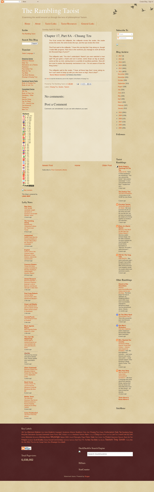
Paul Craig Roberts (31, 293)
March (120, 102)
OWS (67, 437)
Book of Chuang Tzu (28, 83)
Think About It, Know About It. (124, 398)
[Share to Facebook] (88, 84)
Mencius (29, 437)
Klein (104, 434)
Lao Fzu (109, 434)
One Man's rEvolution (122, 326)
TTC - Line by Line (28, 103)
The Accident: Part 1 (125, 316)
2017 (120, 56)
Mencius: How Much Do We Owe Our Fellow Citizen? (125, 231)
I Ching (96, 434)
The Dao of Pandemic (125, 193)
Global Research (30, 279)
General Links (87, 23)
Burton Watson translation (58, 75)
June (120, 93)
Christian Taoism (124, 204)
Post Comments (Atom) (59, 170)
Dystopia (39, 434)
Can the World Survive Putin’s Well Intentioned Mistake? (30, 297)
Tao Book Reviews (28, 75)
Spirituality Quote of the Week (125, 207)
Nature (62, 437)
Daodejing (125, 432)
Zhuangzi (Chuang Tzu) (29, 77)
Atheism (72, 432)
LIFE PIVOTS (123, 258)
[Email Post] (77, 84)
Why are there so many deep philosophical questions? (124, 375)
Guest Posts (54, 434)
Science (30, 440)
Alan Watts (44, 432)
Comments (122, 38)
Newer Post (47, 165)
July (119, 89)
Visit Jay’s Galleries (125, 329)
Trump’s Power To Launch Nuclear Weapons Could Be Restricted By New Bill (30, 387)
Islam (100, 434)
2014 (120, 62)
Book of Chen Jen (28, 93)
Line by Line (128, 434)
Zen (49, 442)
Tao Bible (25, 73)
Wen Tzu (25, 109)
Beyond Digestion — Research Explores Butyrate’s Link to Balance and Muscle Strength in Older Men (31, 284)
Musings (55, 437)
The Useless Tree (124, 192)
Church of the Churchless (123, 285)
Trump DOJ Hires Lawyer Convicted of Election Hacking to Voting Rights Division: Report (30, 269)
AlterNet (27, 353)
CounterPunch (29, 317)
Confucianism (109, 432)
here (48, 78)
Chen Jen (86, 432)
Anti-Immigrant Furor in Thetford (30, 319)
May (119, 96)
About (37, 23)
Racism (120, 437)
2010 (120, 112)
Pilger (83, 437)
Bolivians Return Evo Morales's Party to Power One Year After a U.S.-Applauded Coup (30, 373)
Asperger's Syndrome (62, 432)
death (63, 442)
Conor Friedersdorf (31, 413)
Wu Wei (36, 442)
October (121, 80)
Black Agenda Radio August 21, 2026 (30, 330)
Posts (121, 34)
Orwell (71, 437)
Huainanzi (25, 67)
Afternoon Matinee (28, 61)
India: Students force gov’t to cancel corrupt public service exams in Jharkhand (31, 308)
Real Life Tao (26, 71)
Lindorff (120, 434)
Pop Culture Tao (27, 69)
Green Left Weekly (30, 304)
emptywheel (28, 235)
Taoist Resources (69, 23)
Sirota (46, 440)
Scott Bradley (39, 440)
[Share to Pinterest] (90, 84)
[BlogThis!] (84, 84)
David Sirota (28, 382)
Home (27, 23)
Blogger (87, 476)
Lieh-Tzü (115, 434)
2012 (120, 68)
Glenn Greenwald (30, 367)
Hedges (64, 434)
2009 (120, 115)
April (119, 99)
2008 (120, 118)
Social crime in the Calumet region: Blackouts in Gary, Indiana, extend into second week (30, 255)
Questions (114, 437)
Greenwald (45, 434)
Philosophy (77, 437)
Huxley (91, 434)
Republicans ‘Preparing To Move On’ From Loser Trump (30, 227)
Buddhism (79, 432)
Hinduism (70, 434)
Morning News (44, 437)
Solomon (66, 440)
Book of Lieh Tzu (27, 85)
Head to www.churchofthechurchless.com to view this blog (125, 290)
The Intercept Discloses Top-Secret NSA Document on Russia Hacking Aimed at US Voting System (30, 403)
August (120, 86)
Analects (51, 432)
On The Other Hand (125, 315)
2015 (120, 59)
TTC (83, 440)
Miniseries (36, 437)
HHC (60, 434)
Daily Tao (25, 63)
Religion (24, 440)
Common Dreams (30, 264)
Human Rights (84, 434)
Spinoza (72, 440)
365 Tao (24, 91)
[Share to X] (86, 84)
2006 (120, 125)
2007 (120, 122)
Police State (90, 437)
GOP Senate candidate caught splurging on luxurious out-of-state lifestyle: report (30, 211)
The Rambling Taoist (50, 10)
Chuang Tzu (54, 87)
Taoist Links (50, 23)
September (121, 83)
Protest (108, 437)
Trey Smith (119, 439)
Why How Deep (124, 371)
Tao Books (101, 440)
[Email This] (82, 84)
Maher (23, 437)
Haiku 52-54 (122, 172)
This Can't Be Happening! (29, 338)
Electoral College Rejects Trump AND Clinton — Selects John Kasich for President (125, 347)
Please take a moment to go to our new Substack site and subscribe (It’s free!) (30, 344)
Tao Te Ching (26, 101)
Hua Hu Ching (26, 99)
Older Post (107, 165)
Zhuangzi (54, 442)
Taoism (66, 87)
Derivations (32, 434)
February (121, 105)
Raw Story (27, 206)
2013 (120, 65)
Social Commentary (55, 440)
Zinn (59, 442)
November (121, 77)
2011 (120, 71)
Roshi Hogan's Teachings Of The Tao (125, 168)
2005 (120, 128)
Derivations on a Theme (30, 65)
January (121, 108)
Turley (128, 440)
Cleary (101, 432)
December (121, 74)
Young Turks (43, 442)
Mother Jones (29, 396)
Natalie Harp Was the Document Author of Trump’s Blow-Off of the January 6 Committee (30, 240)
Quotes (61, 87)
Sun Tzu (78, 440)
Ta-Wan (88, 440)
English (27, 250)
